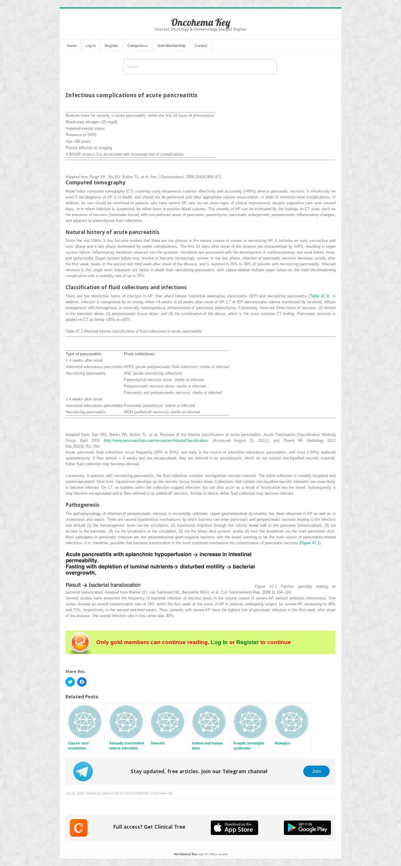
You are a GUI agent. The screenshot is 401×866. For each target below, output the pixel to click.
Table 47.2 (319, 296)
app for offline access (201, 854)
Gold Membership (171, 46)
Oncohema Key (200, 22)
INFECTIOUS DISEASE (131, 793)
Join (316, 771)
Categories (137, 46)
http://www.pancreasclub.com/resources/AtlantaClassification (156, 440)
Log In (91, 46)
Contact (201, 46)
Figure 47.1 (309, 543)
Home (72, 46)
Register (111, 46)
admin (106, 793)
